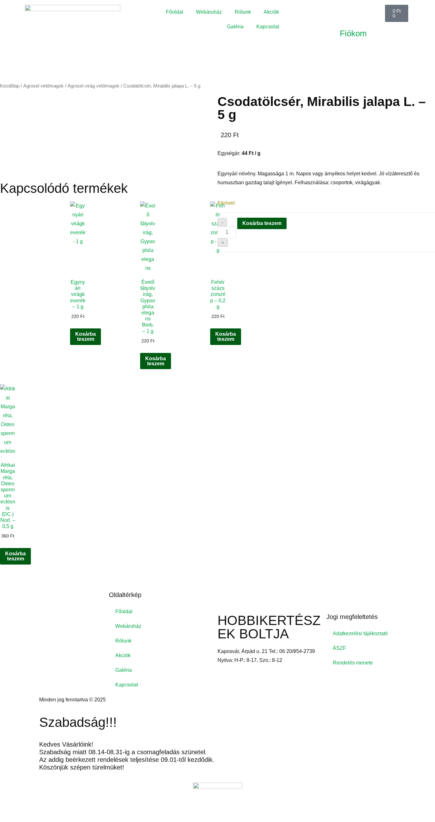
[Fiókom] (348, 13)
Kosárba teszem (262, 223)
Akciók (271, 12)
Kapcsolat (267, 26)
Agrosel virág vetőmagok (93, 85)
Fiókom (353, 33)
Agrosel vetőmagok (43, 85)
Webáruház (209, 12)
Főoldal (174, 12)
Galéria (235, 26)
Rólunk (243, 12)
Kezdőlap (9, 85)
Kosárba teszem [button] (85, 336)
